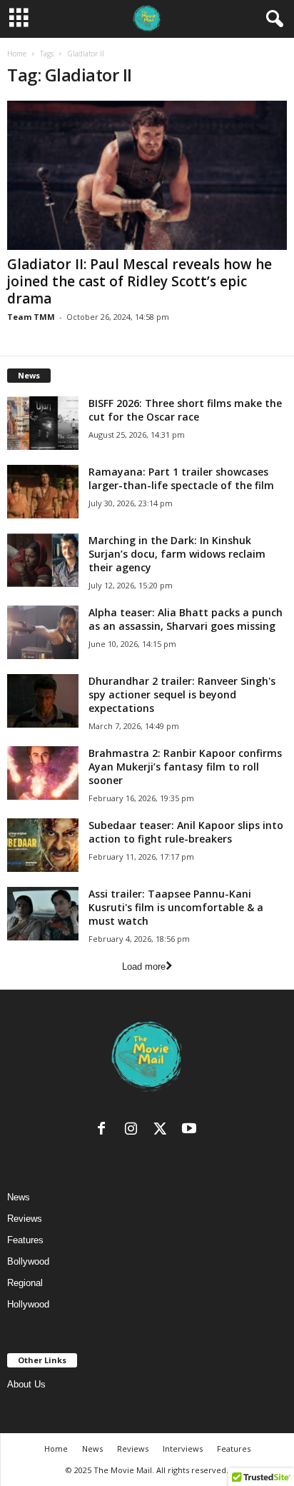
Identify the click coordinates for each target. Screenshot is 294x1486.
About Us (26, 1384)
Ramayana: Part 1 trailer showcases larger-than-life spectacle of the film (181, 478)
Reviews (24, 1218)
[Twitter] (163, 1131)
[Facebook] (104, 1131)
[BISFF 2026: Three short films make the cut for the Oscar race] (42, 423)
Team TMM (31, 316)
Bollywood (28, 1261)
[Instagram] (133, 1131)
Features (25, 1240)
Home (16, 54)
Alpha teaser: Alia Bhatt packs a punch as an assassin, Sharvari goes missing (185, 619)
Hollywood (28, 1304)
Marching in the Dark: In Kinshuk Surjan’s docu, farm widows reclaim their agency (176, 553)
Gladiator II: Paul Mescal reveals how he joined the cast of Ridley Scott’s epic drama (139, 281)
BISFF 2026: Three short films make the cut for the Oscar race (185, 409)
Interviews (183, 1448)
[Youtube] (191, 1131)
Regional (25, 1282)
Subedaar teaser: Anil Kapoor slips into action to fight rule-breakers (185, 831)
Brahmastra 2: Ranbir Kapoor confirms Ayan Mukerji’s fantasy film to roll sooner (185, 766)
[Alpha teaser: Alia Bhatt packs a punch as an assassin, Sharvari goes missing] (42, 632)
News (18, 1197)
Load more (144, 966)
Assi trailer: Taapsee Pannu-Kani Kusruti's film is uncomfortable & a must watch (175, 907)
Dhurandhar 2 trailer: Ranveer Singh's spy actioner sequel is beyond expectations (181, 694)
